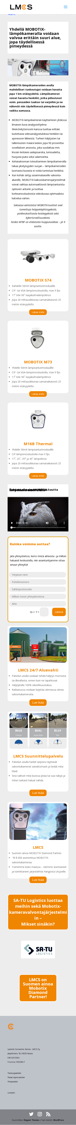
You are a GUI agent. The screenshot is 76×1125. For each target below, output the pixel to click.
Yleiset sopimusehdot (16, 1077)
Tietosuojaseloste (14, 1073)
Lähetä (59, 612)
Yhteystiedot (13, 1081)
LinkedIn (11, 1093)
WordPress (58, 1120)
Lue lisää (38, 702)
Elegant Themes (31, 1120)
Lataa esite (38, 312)
